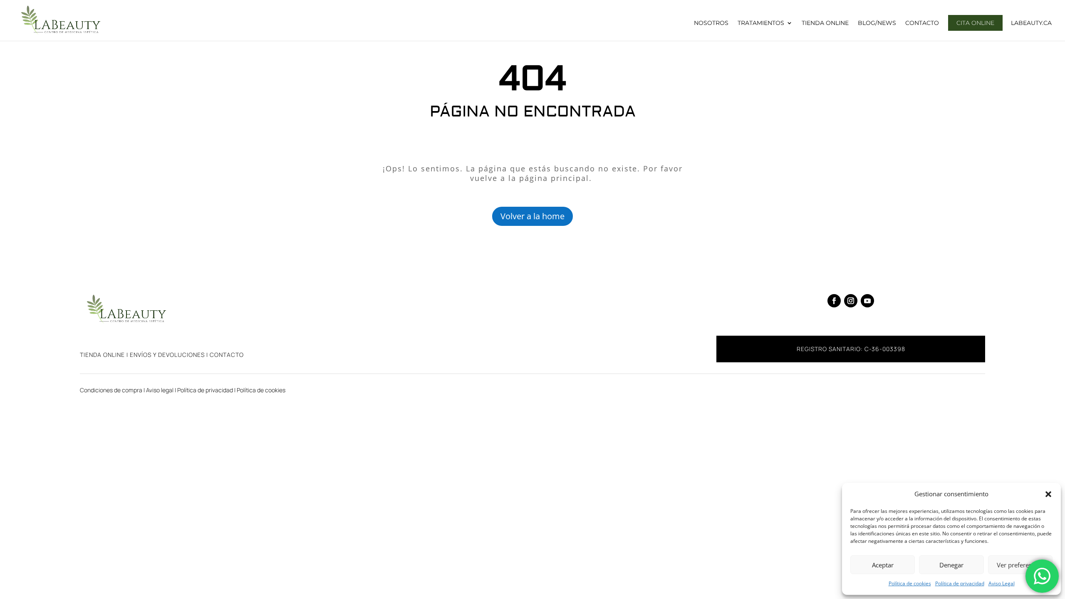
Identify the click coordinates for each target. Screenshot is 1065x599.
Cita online (975, 23)
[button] (1048, 494)
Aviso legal (159, 390)
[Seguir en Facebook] (834, 300)
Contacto (922, 23)
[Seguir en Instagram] (850, 300)
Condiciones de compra (111, 390)
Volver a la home (532, 216)
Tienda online (102, 355)
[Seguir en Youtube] (867, 300)
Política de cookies (910, 583)
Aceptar (883, 565)
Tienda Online (825, 23)
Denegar (951, 565)
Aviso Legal (1001, 583)
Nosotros (711, 23)
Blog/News (877, 23)
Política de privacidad (959, 583)
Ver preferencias (1020, 565)
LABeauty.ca (1031, 23)
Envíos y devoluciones (167, 355)
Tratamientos (761, 23)
